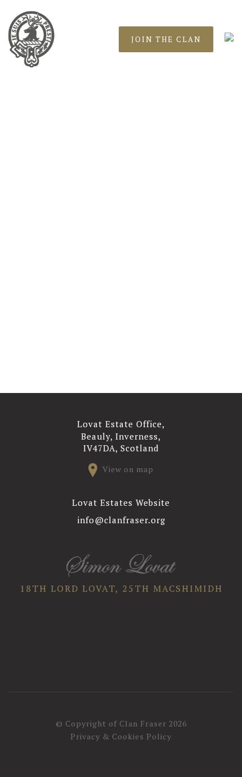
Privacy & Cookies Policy (121, 736)
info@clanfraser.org (121, 519)
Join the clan (166, 39)
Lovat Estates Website (121, 502)
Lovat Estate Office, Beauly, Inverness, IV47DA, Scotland (121, 436)
